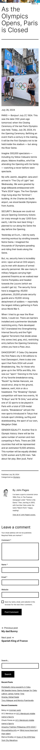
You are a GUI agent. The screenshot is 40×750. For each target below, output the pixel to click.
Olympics (16, 477)
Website (4, 590)
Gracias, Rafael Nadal (10, 697)
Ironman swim (15, 710)
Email (4, 577)
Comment (6, 540)
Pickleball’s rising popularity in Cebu (15, 687)
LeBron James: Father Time (12, 694)
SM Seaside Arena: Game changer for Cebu (19, 690)
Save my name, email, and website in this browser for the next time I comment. (20, 603)
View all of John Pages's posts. (24, 515)
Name (4, 565)
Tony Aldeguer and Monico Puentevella (17, 700)
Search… (5, 660)
